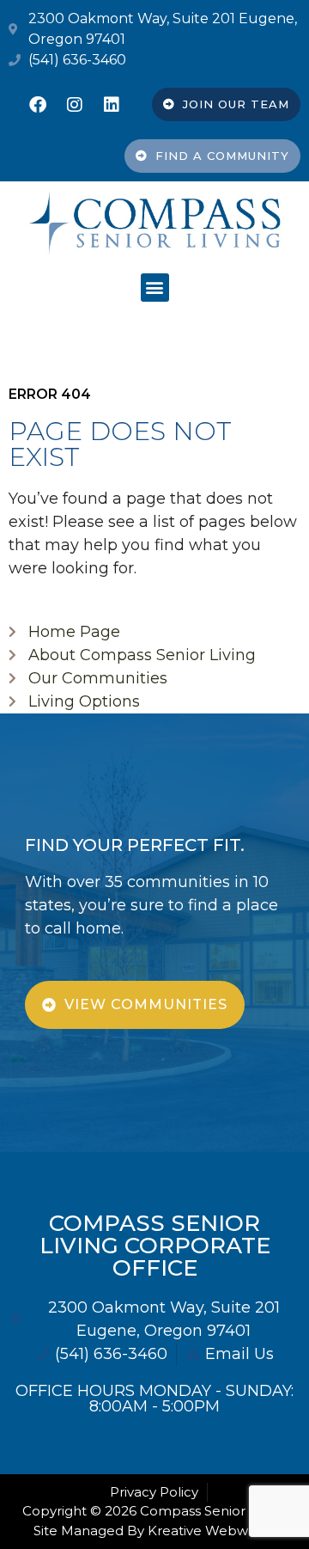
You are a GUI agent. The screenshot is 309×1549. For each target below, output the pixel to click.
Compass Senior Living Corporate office (154, 1245)
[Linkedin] (111, 105)
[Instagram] (75, 105)
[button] (155, 287)
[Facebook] (38, 105)
